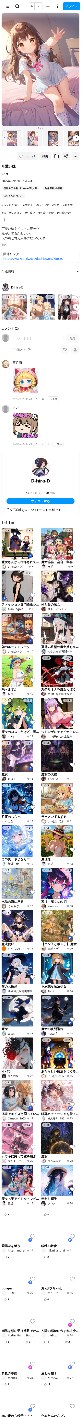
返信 (54, 399)
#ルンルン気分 (11, 205)
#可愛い (30, 213)
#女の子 (28, 205)
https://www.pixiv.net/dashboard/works (33, 258)
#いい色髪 (42, 205)
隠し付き (21, 349)
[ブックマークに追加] (57, 156)
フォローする (40, 501)
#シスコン (15, 213)
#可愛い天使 (46, 213)
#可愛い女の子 (66, 213)
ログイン (71, 6)
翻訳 (4, 244)
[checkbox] (13, 349)
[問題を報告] (43, 399)
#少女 (55, 205)
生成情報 (8, 271)
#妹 (4, 213)
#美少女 (68, 205)
